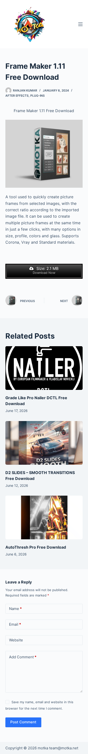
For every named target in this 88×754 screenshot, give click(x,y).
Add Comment (22, 657)
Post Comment (23, 722)
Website (16, 640)
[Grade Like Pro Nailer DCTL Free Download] (44, 368)
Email (15, 624)
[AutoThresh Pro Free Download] (44, 517)
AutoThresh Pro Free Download (35, 547)
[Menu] (80, 24)
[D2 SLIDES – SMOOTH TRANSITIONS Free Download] (44, 443)
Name (15, 608)
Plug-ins (37, 95)
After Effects (17, 95)
